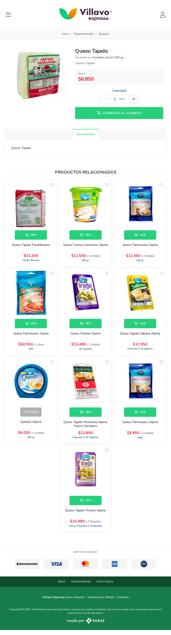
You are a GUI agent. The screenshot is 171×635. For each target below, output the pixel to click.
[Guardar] (52, 185)
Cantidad (119, 91)
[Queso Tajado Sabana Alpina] (140, 292)
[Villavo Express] (85, 14)
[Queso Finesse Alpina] (85, 292)
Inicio (61, 581)
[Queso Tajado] (38, 75)
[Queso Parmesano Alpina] (140, 203)
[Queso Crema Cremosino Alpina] (85, 203)
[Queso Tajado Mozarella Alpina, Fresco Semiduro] (85, 380)
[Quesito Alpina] (31, 380)
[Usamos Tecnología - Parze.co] (85, 621)
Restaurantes (81, 581)
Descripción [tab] (86, 134)
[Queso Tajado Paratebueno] (31, 203)
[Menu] (8, 15)
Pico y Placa (105, 581)
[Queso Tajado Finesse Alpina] (85, 469)
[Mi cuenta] (162, 15)
